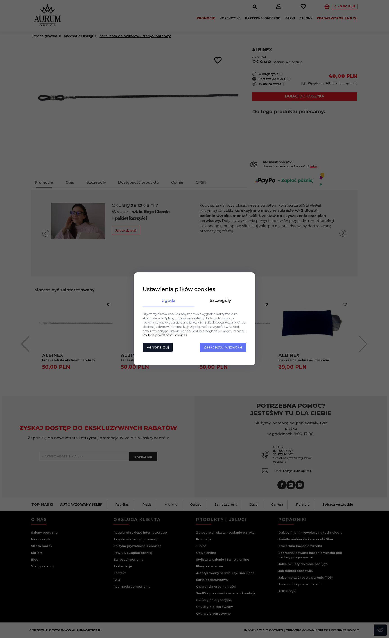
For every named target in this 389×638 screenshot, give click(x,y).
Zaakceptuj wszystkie (223, 347)
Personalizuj (158, 347)
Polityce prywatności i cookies (165, 335)
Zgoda (168, 300)
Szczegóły (220, 300)
